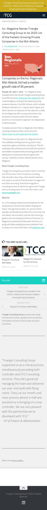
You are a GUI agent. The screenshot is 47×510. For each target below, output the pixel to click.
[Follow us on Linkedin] (43, 280)
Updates (22, 21)
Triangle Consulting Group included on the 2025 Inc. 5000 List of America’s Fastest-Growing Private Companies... (23, 5)
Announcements (9, 21)
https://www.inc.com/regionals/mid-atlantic (20, 134)
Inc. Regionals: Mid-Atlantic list (28, 98)
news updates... (17, 460)
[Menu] (43, 15)
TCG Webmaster (10, 46)
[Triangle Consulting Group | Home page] (9, 15)
